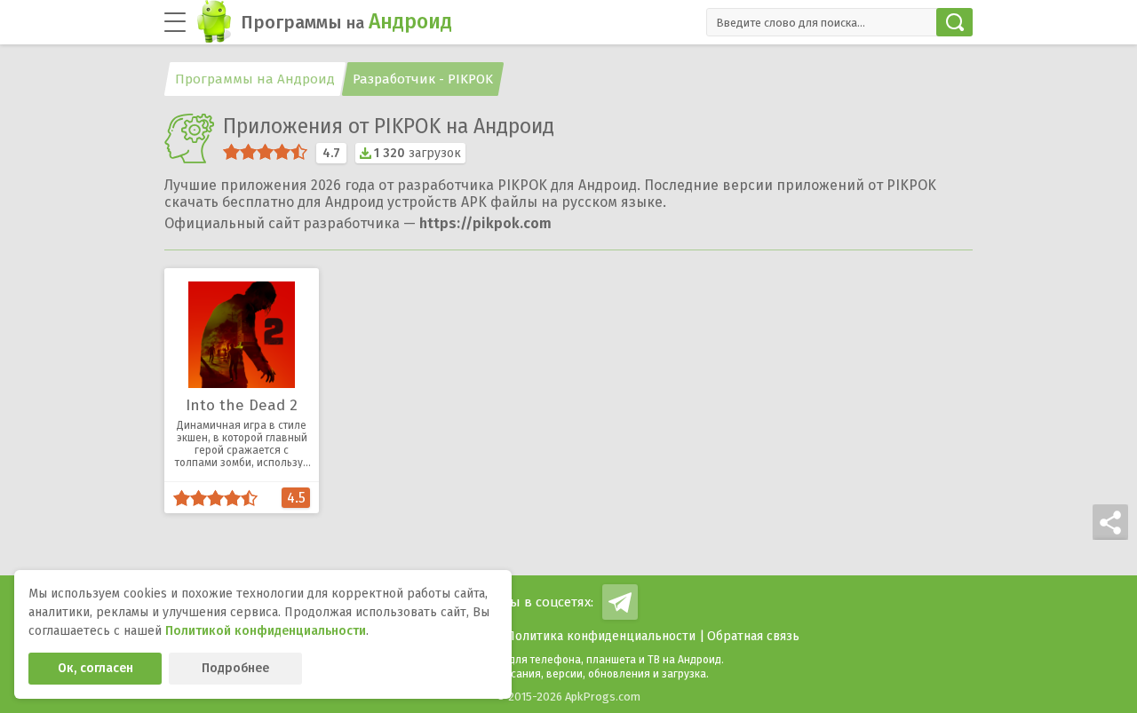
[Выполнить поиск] (954, 22)
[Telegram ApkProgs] (620, 602)
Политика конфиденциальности (601, 636)
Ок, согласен (95, 668)
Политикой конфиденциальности (265, 630)
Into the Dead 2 (242, 405)
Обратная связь (753, 636)
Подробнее (235, 668)
